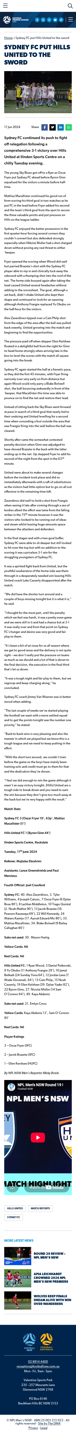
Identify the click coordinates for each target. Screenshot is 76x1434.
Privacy (33, 1428)
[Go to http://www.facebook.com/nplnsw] (37, 19)
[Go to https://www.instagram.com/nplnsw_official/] (43, 19)
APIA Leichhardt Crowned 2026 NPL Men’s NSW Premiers (51, 1278)
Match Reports (40, 1208)
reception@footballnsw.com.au (38, 1366)
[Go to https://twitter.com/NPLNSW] (49, 19)
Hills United (15, 1208)
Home (8, 38)
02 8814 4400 (38, 1362)
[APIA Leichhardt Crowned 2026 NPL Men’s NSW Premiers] (17, 1278)
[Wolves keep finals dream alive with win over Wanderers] (17, 1300)
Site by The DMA (49, 1423)
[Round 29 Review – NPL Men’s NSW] (17, 1256)
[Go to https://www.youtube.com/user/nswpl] (55, 19)
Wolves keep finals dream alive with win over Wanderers (52, 1300)
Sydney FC (13, 1217)
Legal (44, 1428)
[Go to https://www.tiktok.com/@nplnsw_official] (61, 19)
